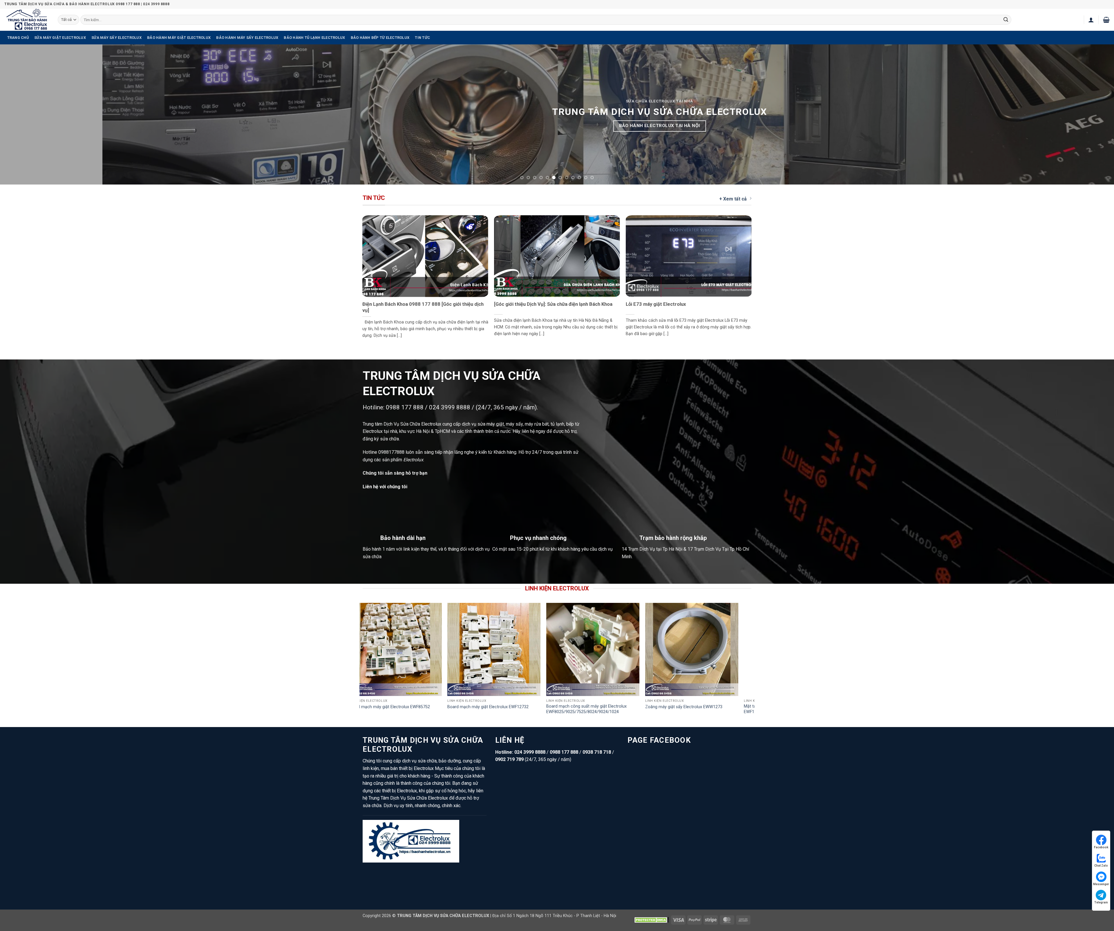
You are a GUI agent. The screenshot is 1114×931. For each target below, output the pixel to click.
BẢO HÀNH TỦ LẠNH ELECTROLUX (314, 37)
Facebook (1101, 847)
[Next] (1084, 114)
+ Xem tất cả (733, 199)
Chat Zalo (1101, 865)
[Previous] (29, 114)
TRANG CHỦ (18, 37)
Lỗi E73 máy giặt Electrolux (656, 304)
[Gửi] (1006, 20)
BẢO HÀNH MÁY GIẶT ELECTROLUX (179, 37)
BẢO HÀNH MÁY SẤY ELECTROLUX (247, 37)
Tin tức (422, 37)
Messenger (1101, 884)
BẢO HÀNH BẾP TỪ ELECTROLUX (380, 37)
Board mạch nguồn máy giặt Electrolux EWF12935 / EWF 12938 (671, 709)
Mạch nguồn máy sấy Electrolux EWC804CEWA (383, 706)
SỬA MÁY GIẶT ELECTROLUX (60, 37)
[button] (1091, 19)
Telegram (1101, 902)
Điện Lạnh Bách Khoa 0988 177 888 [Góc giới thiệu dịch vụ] (423, 307)
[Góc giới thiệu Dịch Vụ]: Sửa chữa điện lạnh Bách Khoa (553, 304)
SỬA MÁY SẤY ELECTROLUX (116, 37)
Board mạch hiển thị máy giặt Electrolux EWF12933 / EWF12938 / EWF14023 (475, 709)
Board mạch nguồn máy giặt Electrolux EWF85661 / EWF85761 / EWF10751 (572, 709)
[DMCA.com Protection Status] (651, 919)
